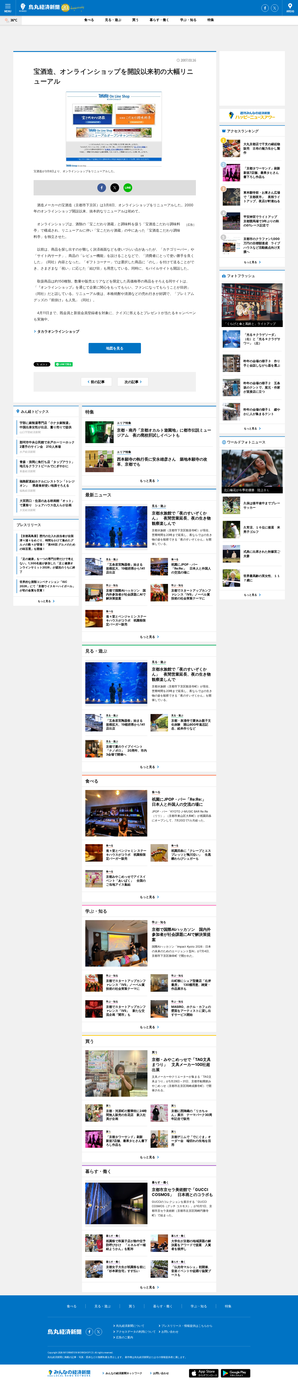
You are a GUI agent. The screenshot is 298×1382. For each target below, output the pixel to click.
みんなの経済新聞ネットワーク (69, 1373)
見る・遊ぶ (113, 20)
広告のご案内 (124, 1337)
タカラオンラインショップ (58, 331)
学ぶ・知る (188, 20)
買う (135, 20)
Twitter (274, 8)
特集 (210, 20)
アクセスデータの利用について (136, 1331)
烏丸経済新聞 (39, 7)
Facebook (265, 8)
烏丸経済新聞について (130, 1325)
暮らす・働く (159, 20)
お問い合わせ (169, 1331)
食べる (89, 20)
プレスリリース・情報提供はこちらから (186, 1325)
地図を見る (114, 348)
